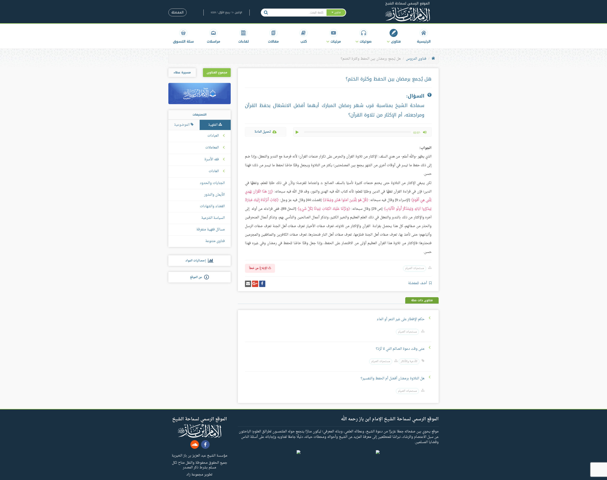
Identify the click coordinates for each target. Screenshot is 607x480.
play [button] (298, 132)
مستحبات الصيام (414, 268)
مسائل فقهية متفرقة (210, 229)
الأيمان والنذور (214, 195)
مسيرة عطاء (182, 72)
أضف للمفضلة (418, 283)
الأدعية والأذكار (409, 361)
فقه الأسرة (211, 159)
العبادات (213, 136)
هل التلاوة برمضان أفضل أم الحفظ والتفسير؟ (392, 378)
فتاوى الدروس (416, 59)
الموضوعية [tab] (182, 125)
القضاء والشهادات (212, 206)
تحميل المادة (262, 132)
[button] (394, 36)
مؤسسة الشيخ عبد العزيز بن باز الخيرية (199, 455)
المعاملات (212, 147)
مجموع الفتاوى (217, 72)
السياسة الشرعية (213, 218)
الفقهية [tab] (213, 125)
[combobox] (298, 13)
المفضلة (177, 12)
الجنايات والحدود (212, 183)
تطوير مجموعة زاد (199, 474)
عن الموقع (197, 277)
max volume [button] (425, 132)
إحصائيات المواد (196, 260)
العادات (214, 171)
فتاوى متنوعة (215, 241)
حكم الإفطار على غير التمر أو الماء (400, 319)
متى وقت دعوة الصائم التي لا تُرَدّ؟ (400, 349)
